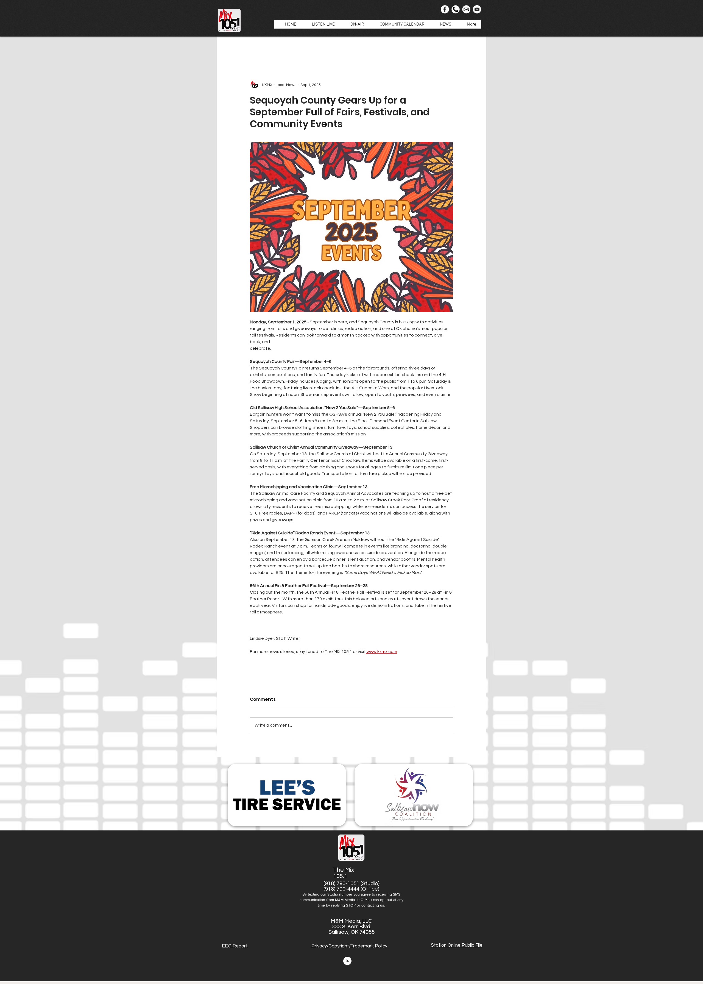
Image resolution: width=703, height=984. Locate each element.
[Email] (466, 9)
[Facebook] (445, 9)
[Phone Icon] (455, 9)
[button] (354, 24)
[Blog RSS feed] (347, 961)
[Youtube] (477, 9)
